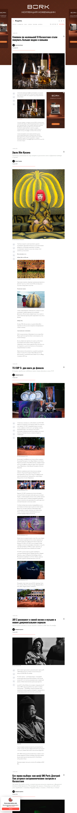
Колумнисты (20, 24)
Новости (14, 24)
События (30, 24)
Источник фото (19, 119)
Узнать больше (11, 806)
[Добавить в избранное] (64, 36)
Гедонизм (35, 24)
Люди (25, 24)
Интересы (40, 24)
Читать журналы (62, 24)
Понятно (10, 808)
